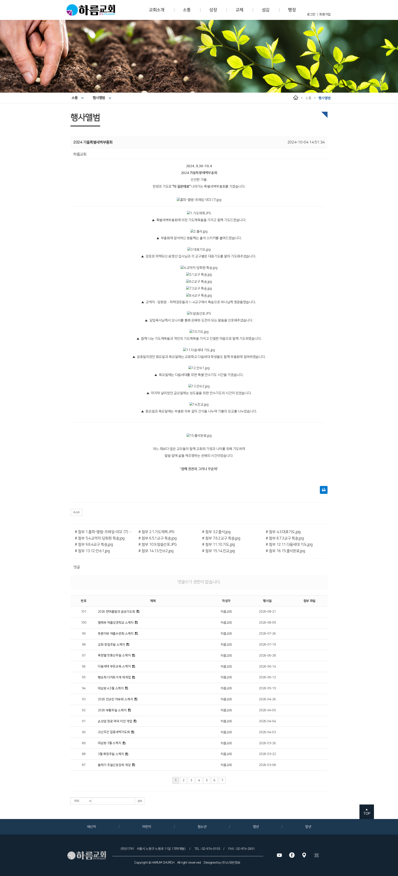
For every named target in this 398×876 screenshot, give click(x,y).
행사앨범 (99, 98)
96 (83, 666)
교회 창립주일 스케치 (111, 644)
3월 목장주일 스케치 (111, 754)
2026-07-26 (267, 633)
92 (83, 710)
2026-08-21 (267, 611)
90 (83, 732)
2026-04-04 (267, 721)
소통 (187, 9)
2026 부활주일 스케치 (112, 710)
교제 (239, 9)
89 (83, 743)
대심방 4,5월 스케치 (111, 688)
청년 (256, 827)
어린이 (146, 827)
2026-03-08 (267, 765)
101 (83, 611)
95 (83, 677)
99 (83, 633)
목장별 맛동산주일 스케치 (114, 655)
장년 (308, 827)
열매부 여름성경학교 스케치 (115, 622)
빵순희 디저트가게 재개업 (114, 677)
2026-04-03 (267, 732)
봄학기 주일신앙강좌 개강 (114, 765)
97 (83, 655)
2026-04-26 (267, 699)
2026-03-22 (267, 754)
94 (83, 688)
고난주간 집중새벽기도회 (114, 732)
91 (83, 721)
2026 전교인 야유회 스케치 (115, 699)
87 (83, 765)
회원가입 (325, 14)
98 (83, 644)
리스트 (76, 512)
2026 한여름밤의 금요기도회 (116, 611)
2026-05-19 (267, 688)
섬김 (265, 9)
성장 (213, 9)
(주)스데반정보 (231, 862)
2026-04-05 (267, 710)
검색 (139, 801)
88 (83, 754)
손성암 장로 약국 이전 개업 (115, 721)
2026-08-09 (267, 622)
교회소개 (156, 9)
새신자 (91, 827)
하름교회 (226, 611)
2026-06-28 (267, 655)
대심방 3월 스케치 (109, 743)
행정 (292, 9)
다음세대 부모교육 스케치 (114, 666)
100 (83, 622)
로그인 (311, 14)
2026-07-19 (267, 644)
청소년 (202, 827)
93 (83, 699)
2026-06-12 (267, 677)
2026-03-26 (267, 743)
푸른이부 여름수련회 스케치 (115, 633)
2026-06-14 (267, 666)
